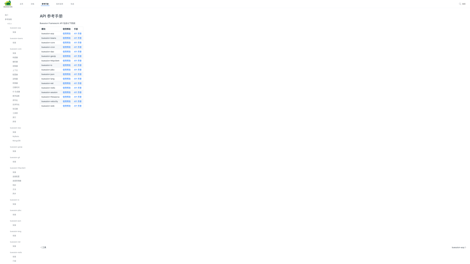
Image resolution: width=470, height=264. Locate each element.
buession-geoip (16, 147)
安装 (14, 32)
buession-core (15, 49)
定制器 (15, 79)
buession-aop (15, 28)
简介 (6, 15)
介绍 (14, 261)
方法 (14, 189)
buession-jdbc (15, 210)
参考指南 (8, 19)
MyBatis (16, 136)
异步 (14, 193)
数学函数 (16, 96)
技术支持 (59, 4)
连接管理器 (17, 181)
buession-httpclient (17, 168)
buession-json (15, 221)
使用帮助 (67, 33)
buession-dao (15, 128)
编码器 (15, 62)
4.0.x (9, 23)
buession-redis (16, 252)
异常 (14, 122)
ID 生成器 (16, 92)
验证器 (15, 109)
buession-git (15, 157)
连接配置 (16, 176)
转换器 (15, 83)
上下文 (15, 70)
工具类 (15, 113)
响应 (14, 185)
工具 (43, 247)
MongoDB (16, 141)
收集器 (15, 66)
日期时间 (16, 87)
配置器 (15, 74)
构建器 (15, 57)
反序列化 (16, 104)
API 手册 (78, 33)
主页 (21, 4)
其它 (14, 117)
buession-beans (16, 38)
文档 (32, 4)
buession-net (15, 242)
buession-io (14, 200)
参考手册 (45, 4)
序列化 (15, 100)
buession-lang (15, 231)
